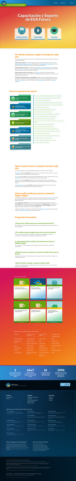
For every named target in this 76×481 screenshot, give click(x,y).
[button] (72, 2)
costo (21, 80)
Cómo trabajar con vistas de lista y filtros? (54, 288)
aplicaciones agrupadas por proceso (23, 64)
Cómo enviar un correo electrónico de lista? (36, 311)
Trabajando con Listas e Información (42, 67)
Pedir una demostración (66, 384)
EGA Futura (14, 384)
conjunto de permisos (24, 210)
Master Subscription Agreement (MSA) (30, 473)
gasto (24, 80)
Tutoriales (30, 398)
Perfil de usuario (44, 209)
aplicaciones (20, 185)
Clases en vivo (31, 403)
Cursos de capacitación (33, 400)
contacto (49, 197)
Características (9, 397)
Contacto (51, 397)
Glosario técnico (31, 401)
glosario (23, 68)
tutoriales (37, 72)
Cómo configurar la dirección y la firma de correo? (21, 311)
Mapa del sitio (39, 473)
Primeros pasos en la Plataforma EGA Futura (36, 288)
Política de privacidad (9, 473)
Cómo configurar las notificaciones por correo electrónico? (53, 311)
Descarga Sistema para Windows (19, 473)
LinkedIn (51, 400)
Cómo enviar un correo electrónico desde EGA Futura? (21, 288)
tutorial (18, 173)
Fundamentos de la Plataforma (46, 64)
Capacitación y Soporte (33, 397)
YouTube (51, 398)
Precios (8, 398)
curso (18, 176)
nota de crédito (41, 80)
